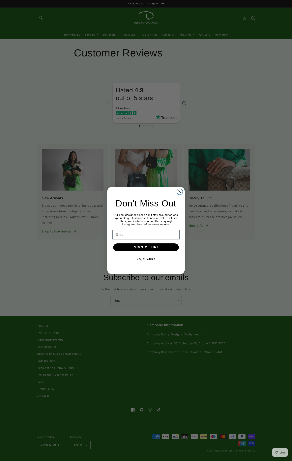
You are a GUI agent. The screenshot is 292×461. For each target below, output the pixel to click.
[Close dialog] (180, 192)
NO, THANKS (146, 259)
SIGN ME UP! (146, 247)
